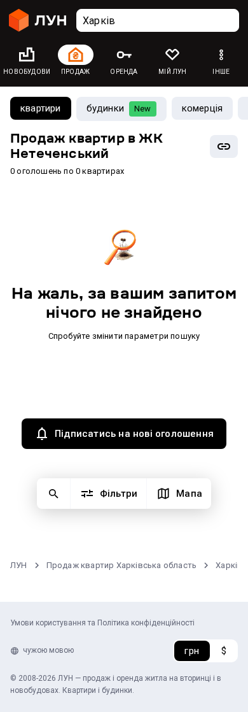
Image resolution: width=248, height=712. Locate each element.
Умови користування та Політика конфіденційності (102, 622)
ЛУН (18, 565)
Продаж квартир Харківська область (121, 565)
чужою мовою (48, 650)
